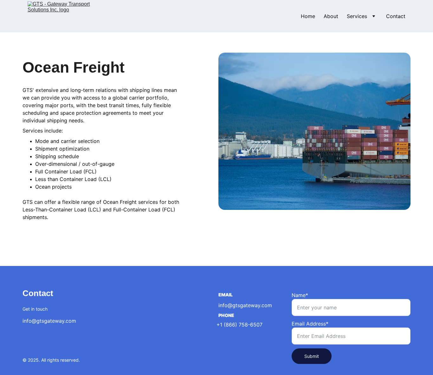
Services (357, 16)
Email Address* (310, 323)
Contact (395, 16)
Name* (300, 295)
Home (308, 16)
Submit (311, 356)
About (331, 16)
